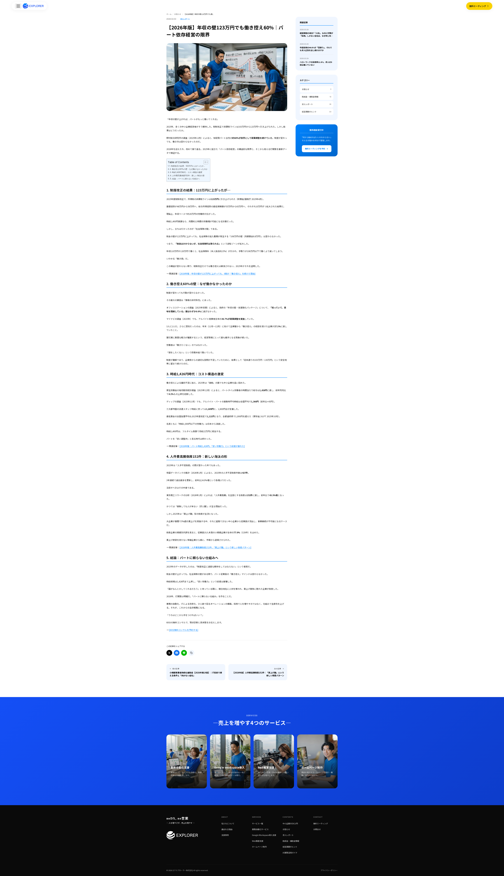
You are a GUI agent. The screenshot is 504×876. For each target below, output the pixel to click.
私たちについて (227, 823)
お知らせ (316, 89)
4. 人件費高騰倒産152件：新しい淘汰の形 (187, 175)
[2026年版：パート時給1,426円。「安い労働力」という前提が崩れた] (212, 446)
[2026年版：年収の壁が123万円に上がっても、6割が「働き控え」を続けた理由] (217, 273)
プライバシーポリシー (329, 870)
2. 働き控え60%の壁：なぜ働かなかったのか (189, 169)
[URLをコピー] (191, 653)
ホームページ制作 (259, 846)
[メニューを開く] (18, 6)
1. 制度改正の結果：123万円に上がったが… (187, 166)
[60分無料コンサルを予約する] (183, 629)
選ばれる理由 (226, 829)
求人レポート (316, 104)
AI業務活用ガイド (290, 852)
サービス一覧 (257, 823)
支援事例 (225, 835)
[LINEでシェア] (184, 653)
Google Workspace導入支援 (264, 835)
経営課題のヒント (316, 111)
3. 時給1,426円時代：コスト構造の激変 (186, 172)
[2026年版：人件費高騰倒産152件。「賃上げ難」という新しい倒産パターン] (215, 547)
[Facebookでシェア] (177, 653)
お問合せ (317, 829)
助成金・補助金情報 (316, 96)
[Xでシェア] (169, 653)
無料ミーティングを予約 (315, 148)
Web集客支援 (257, 840)
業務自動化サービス (260, 829)
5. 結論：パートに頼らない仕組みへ (185, 179)
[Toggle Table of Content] (205, 162)
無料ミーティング (477, 6)
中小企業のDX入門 (290, 823)
